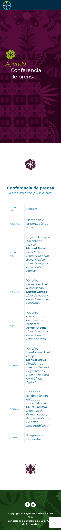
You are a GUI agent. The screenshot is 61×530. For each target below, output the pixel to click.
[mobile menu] (56, 5)
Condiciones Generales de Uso (26, 520)
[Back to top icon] (54, 523)
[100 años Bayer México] (7, 5)
